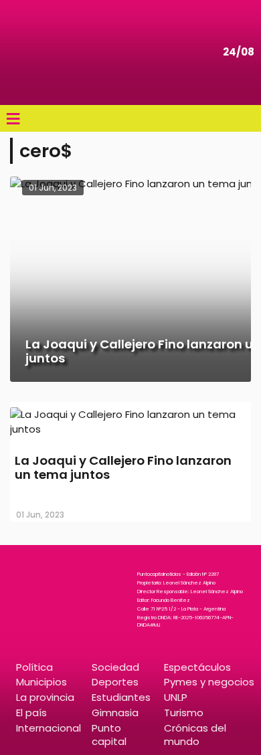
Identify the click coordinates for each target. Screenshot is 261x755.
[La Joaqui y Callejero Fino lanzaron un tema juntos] (130, 429)
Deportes (115, 682)
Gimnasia (115, 713)
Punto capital (109, 734)
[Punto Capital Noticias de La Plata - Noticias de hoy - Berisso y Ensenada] (50, 52)
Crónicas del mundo (195, 734)
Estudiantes (121, 697)
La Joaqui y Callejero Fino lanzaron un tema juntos (123, 467)
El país (31, 713)
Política (34, 667)
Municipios (41, 682)
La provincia (45, 697)
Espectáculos (197, 667)
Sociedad (115, 667)
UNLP (175, 697)
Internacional (48, 728)
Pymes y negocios (209, 682)
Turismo (183, 713)
